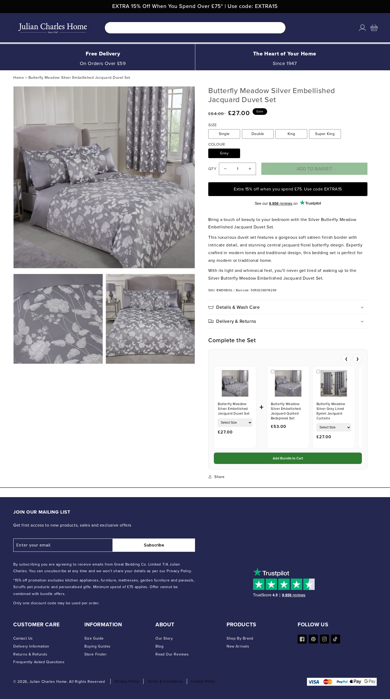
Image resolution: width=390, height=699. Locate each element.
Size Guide (94, 638)
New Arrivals (238, 646)
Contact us (23, 638)
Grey (224, 153)
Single (224, 134)
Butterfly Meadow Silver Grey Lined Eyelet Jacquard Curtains (331, 411)
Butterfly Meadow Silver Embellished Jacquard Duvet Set (234, 408)
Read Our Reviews (172, 654)
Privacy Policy (127, 681)
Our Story (164, 638)
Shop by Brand (240, 638)
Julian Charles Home (48, 681)
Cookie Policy (203, 681)
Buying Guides (97, 646)
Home (18, 77)
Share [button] (219, 477)
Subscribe (154, 545)
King (291, 134)
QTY (212, 169)
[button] (374, 28)
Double (258, 134)
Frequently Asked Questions (39, 662)
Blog (159, 646)
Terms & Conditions (165, 681)
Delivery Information (31, 646)
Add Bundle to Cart (288, 458)
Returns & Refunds (30, 654)
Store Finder (95, 654)
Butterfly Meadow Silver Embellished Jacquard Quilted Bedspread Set (286, 411)
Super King (325, 134)
